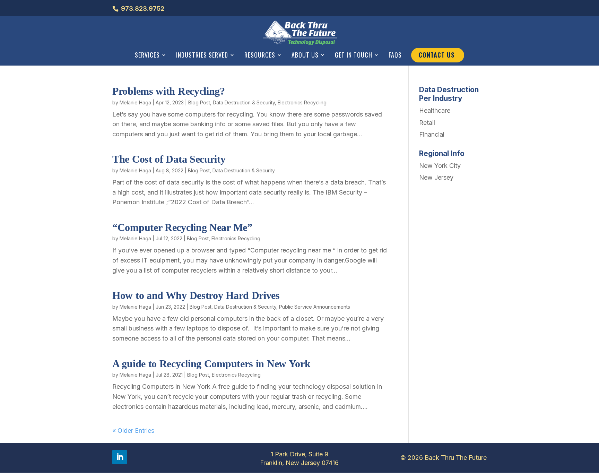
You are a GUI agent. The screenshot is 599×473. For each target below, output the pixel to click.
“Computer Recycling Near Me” (182, 227)
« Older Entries (133, 430)
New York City (440, 165)
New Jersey (436, 177)
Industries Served (202, 55)
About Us (305, 55)
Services (147, 55)
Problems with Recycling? (168, 91)
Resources (259, 55)
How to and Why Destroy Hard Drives (196, 295)
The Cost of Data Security (169, 159)
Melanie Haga (135, 102)
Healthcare (434, 110)
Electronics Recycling (302, 102)
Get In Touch (353, 55)
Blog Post (199, 102)
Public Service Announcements (314, 307)
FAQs (395, 55)
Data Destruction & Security (244, 102)
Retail (427, 122)
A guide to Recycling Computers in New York (211, 363)
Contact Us (436, 54)
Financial (431, 134)
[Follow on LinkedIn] (119, 457)
